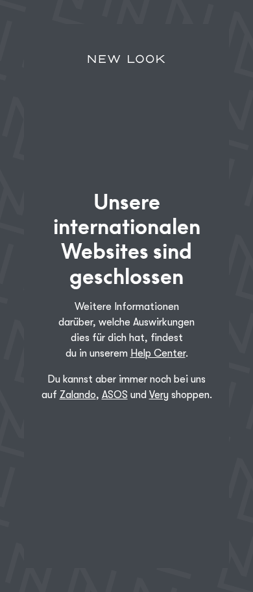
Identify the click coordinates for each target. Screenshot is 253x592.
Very (159, 395)
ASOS (115, 395)
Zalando (78, 395)
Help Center (158, 353)
